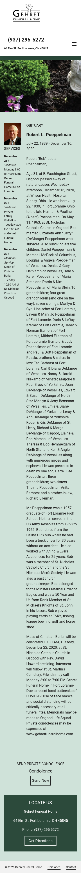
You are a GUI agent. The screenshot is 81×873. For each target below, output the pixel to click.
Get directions (40, 841)
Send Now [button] (40, 780)
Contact (71, 867)
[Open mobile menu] (74, 44)
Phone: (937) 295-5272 (40, 829)
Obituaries (54, 867)
